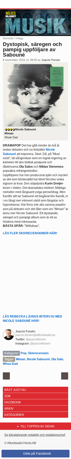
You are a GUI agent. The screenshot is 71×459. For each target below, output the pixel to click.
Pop (24, 353)
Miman (20, 359)
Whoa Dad (10, 363)
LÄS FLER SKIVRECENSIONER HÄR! (30, 233)
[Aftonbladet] (17, 4)
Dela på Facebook (36, 453)
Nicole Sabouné (38, 359)
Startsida (8, 38)
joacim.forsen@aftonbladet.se (35, 335)
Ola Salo (57, 359)
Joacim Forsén (50, 59)
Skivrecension (38, 353)
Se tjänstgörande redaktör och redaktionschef (34, 434)
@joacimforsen (36, 339)
